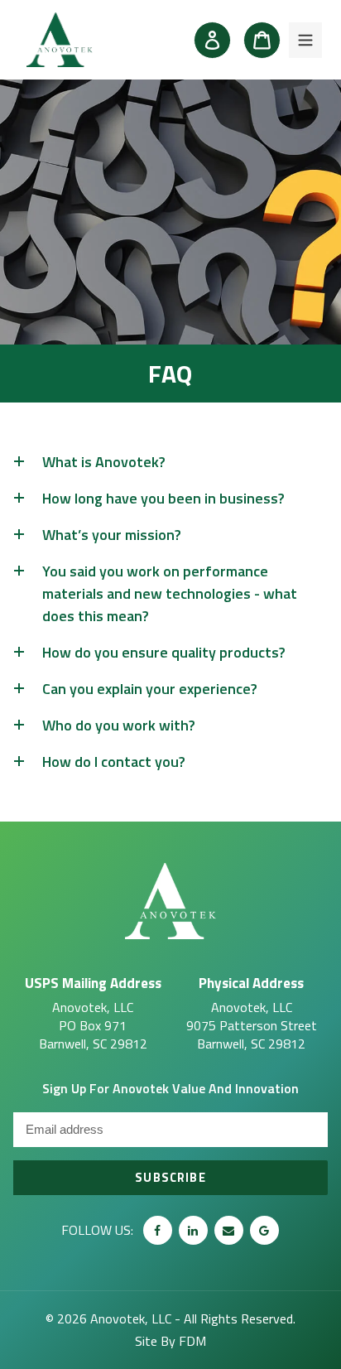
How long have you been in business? (163, 498)
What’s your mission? (111, 534)
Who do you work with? (118, 725)
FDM (192, 1341)
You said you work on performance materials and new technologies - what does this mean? (169, 593)
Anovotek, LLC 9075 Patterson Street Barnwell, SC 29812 (251, 1012)
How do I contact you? (113, 761)
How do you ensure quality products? (164, 652)
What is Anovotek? (104, 462)
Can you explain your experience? (149, 688)
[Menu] (305, 40)
